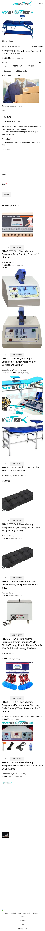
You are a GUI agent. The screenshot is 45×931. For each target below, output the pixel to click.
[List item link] (22, 804)
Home (4, 46)
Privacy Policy (7, 868)
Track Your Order (8, 898)
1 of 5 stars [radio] (6, 142)
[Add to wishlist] (15, 242)
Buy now (31, 66)
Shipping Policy (7, 872)
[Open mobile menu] (2, 4)
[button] (17, 247)
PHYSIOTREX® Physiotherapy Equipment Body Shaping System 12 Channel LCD (20, 254)
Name (4, 174)
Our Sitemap (6, 887)
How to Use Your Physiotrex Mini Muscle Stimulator (21, 825)
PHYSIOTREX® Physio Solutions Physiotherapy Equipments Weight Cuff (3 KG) (21, 584)
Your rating (6, 139)
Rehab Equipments (9, 857)
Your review (6, 150)
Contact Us (6, 883)
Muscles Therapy (14, 46)
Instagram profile (8, 901)
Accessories (6, 861)
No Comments (17, 828)
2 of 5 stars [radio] (14, 142)
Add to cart (17, 66)
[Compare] (4, 242)
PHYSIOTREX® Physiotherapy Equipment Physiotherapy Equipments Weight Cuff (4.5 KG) (21, 527)
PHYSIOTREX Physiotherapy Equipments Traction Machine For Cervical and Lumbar (18, 361)
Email (4, 184)
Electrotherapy (7, 370)
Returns (4, 875)
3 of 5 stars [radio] (23, 142)
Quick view (9, 242)
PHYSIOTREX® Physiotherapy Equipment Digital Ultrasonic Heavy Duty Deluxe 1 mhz (22, 765)
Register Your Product (10, 894)
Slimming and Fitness (35, 716)
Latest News (6, 905)
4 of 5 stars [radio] (31, 142)
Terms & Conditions (9, 879)
